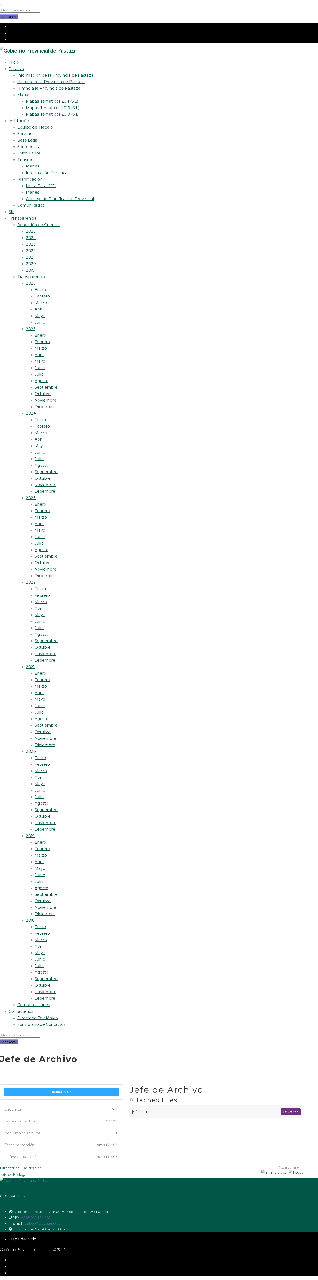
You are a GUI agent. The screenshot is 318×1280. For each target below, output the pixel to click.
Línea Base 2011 (41, 185)
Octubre (43, 393)
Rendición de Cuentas (38, 224)
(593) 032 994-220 (35, 1217)
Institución (19, 120)
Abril (39, 309)
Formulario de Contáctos (41, 1024)
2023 (31, 244)
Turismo (25, 159)
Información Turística (46, 172)
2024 (31, 237)
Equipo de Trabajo (35, 127)
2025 (30, 231)
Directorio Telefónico (37, 1018)
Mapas (23, 94)
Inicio (14, 62)
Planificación (29, 179)
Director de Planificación (21, 1168)
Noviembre (45, 400)
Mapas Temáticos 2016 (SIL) (52, 107)
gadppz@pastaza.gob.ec (41, 1223)
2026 (31, 283)
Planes (32, 166)
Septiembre (46, 387)
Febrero (42, 296)
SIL (11, 211)
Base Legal (28, 140)
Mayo (40, 316)
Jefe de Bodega (13, 1174)
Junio (40, 322)
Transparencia (23, 218)
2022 (31, 250)
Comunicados (30, 205)
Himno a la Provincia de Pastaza (48, 88)
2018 (30, 920)
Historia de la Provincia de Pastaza (51, 81)
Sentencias (28, 146)
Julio (39, 374)
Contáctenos (21, 1011)
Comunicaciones (33, 1004)
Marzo (41, 302)
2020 (31, 263)
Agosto (41, 380)
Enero (40, 289)
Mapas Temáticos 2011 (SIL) (52, 101)
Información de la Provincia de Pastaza (55, 75)
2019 (30, 270)
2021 (30, 257)
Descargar (61, 1091)
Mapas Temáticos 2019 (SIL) (52, 114)
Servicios (25, 133)
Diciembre (45, 406)
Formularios (29, 153)
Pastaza (16, 68)
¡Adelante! (9, 16)
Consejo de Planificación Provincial (60, 198)
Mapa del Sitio (22, 1239)
